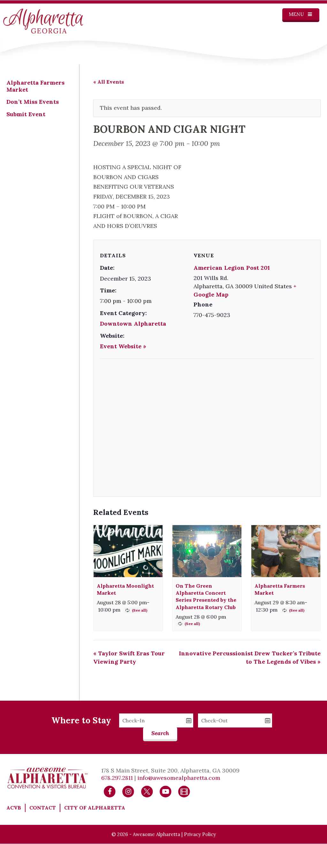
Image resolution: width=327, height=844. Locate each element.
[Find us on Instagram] (128, 791)
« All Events (108, 82)
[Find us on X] (147, 791)
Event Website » (123, 346)
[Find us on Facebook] (109, 791)
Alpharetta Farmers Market (35, 86)
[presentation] (128, 551)
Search (160, 733)
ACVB (13, 807)
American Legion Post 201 (232, 267)
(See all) (139, 610)
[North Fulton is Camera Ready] (184, 791)
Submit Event (25, 114)
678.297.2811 (117, 777)
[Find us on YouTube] (165, 791)
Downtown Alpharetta (133, 323)
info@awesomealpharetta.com (178, 777)
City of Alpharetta (94, 807)
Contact (42, 807)
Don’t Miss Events (32, 101)
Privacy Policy (200, 834)
